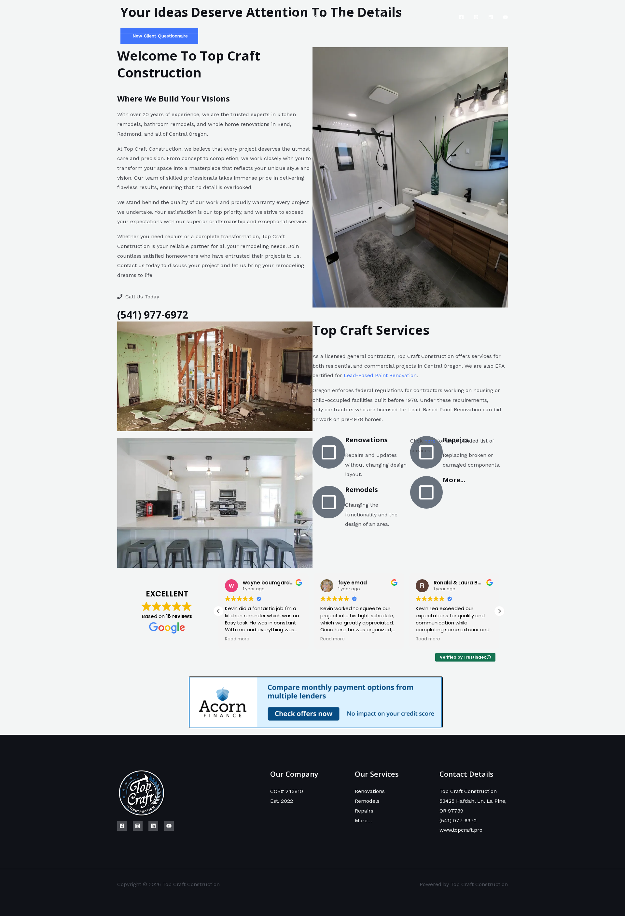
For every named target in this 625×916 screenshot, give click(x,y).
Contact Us (412, 16)
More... (454, 479)
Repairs (364, 811)
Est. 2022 (281, 801)
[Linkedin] (490, 17)
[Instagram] (476, 17)
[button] (499, 611)
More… (363, 820)
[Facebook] (461, 17)
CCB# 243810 (286, 791)
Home (295, 16)
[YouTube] (505, 17)
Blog (442, 16)
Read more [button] (237, 639)
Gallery (379, 16)
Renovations (370, 791)
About (321, 16)
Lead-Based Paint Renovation (380, 375)
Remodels (367, 801)
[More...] (426, 492)
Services (349, 16)
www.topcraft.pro (460, 830)
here (430, 441)
